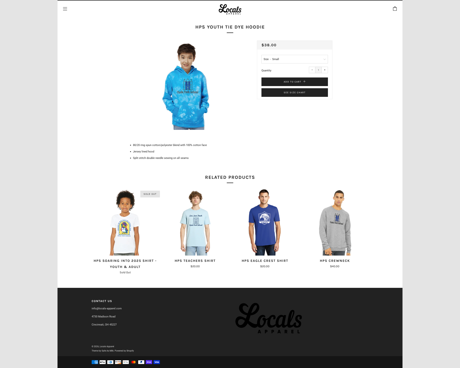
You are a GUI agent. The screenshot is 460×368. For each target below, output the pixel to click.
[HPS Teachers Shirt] (195, 222)
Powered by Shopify (124, 351)
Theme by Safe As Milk (103, 351)
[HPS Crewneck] (334, 222)
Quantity (266, 70)
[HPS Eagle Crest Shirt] (265, 222)
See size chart (295, 92)
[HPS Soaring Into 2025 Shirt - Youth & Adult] (125, 222)
